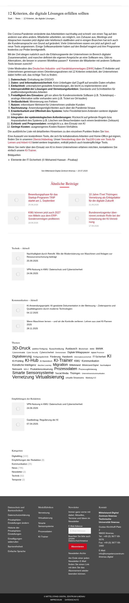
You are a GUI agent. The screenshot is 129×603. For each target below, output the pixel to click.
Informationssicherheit (82, 357)
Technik (15, 475)
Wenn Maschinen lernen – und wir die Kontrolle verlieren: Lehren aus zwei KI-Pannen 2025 (69, 323)
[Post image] (16, 200)
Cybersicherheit (47, 352)
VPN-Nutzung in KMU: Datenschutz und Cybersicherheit (54, 269)
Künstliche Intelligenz (24, 365)
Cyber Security (32, 352)
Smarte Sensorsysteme (33, 372)
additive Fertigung (40, 349)
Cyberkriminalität (18, 352)
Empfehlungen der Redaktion (26, 460)
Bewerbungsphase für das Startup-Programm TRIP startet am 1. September (43, 197)
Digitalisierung (22, 356)
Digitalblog (17, 456)
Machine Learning (44, 365)
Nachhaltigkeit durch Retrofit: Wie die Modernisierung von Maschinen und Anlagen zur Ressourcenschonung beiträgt (69, 255)
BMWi (92, 349)
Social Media (61, 373)
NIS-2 (26, 369)
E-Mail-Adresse (75, 526)
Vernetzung (23, 377)
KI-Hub (31, 360)
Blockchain (83, 349)
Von (58, 171)
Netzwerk (17, 369)
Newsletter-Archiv (77, 553)
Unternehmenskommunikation (93, 373)
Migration (60, 364)
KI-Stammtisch (46, 361)
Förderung (55, 356)
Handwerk (67, 356)
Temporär (16, 479)
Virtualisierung (50, 376)
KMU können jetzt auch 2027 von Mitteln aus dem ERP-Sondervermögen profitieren (44, 215)
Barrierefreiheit (15, 546)
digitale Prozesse (97, 352)
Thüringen (75, 373)
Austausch (71, 348)
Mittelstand (75, 365)
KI (109, 356)
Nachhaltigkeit (105, 365)
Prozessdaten (65, 368)
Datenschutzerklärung (19, 515)
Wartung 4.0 (91, 378)
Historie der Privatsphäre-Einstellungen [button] (14, 530)
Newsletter (17, 472)
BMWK (99, 348)
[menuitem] (56, 599)
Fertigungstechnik (40, 357)
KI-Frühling (17, 361)
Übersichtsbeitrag (43, 139)
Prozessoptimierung (88, 369)
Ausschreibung (56, 349)
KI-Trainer (63, 360)
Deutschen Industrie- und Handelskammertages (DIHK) (63, 68)
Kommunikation (90, 361)
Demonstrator (60, 352)
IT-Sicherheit (99, 356)
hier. (107, 131)
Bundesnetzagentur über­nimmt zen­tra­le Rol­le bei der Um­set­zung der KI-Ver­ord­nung (104, 217)
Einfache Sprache (16, 551)
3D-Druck (21, 348)
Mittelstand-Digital (90, 365)
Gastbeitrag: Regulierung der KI (42, 420)
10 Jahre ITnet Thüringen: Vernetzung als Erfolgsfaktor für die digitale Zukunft (104, 197)
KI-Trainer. (30, 150)
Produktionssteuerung (41, 369)
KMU (77, 360)
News (14, 468)
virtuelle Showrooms (75, 378)
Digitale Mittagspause (78, 352)
